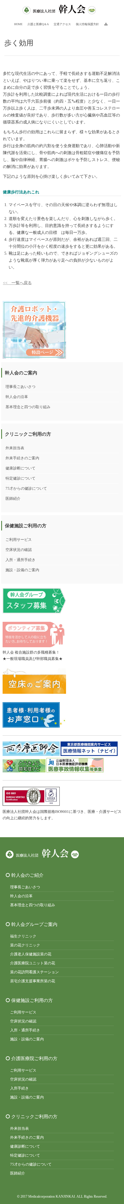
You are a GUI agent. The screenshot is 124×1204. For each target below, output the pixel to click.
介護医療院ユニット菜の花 (32, 963)
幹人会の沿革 (16, 397)
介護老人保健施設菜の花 (30, 954)
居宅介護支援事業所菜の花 (32, 981)
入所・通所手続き (20, 560)
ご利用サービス (18, 539)
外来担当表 (14, 448)
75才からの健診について (26, 488)
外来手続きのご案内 (22, 458)
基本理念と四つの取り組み (27, 407)
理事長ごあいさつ (20, 386)
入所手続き (19, 1088)
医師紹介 (12, 498)
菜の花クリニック (25, 945)
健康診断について (20, 468)
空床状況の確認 (18, 550)
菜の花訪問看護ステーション (34, 972)
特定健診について (20, 478)
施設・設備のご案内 (22, 570)
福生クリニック (23, 936)
